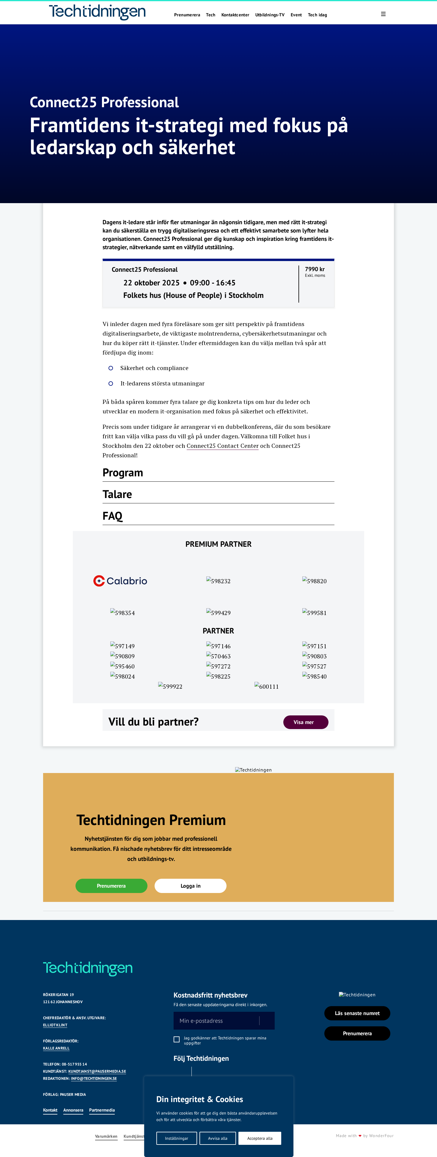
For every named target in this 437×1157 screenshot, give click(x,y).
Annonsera (73, 1110)
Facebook (181, 1074)
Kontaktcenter (235, 15)
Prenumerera (187, 15)
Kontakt (50, 1110)
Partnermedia (102, 1110)
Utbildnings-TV (270, 15)
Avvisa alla (217, 1138)
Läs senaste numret (357, 1013)
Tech (211, 15)
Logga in (191, 885)
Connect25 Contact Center (223, 446)
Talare (117, 493)
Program (123, 472)
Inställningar (176, 1138)
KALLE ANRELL (56, 1048)
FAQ (112, 515)
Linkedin (202, 1074)
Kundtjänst (134, 1136)
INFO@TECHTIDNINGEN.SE (94, 1078)
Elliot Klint (55, 1025)
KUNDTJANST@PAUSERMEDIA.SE (97, 1071)
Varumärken (106, 1136)
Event (296, 15)
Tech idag (317, 15)
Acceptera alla (260, 1138)
